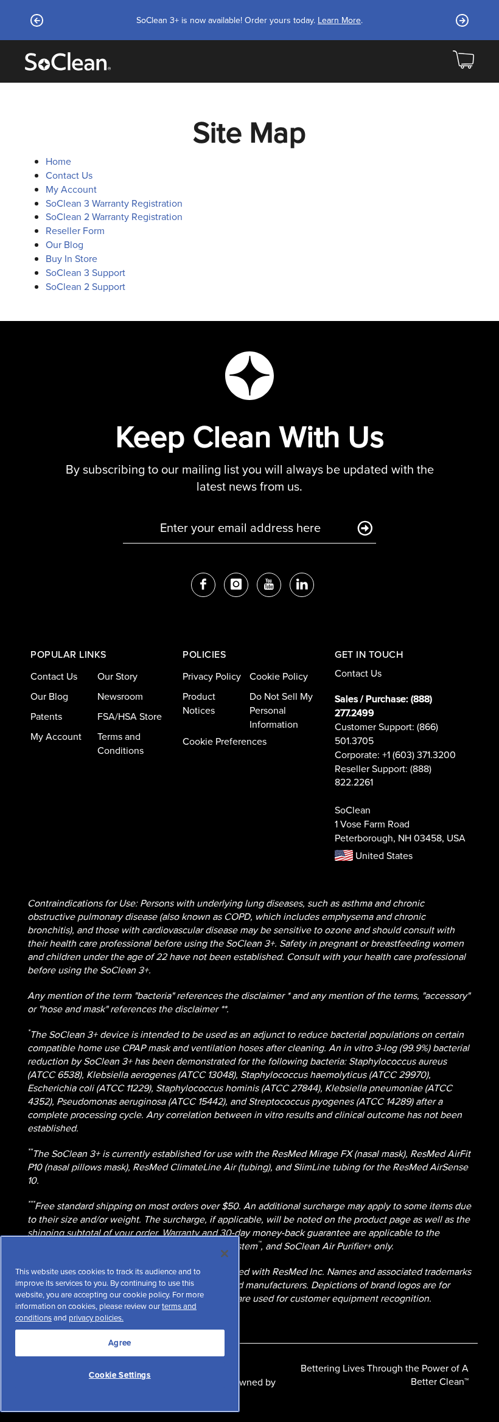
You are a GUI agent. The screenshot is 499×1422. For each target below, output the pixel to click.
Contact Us (69, 175)
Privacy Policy (212, 676)
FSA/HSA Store (129, 716)
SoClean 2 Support (85, 287)
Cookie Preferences (225, 741)
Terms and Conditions (120, 744)
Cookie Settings (120, 1375)
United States (383, 856)
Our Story (117, 676)
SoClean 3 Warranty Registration (114, 203)
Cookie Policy (279, 676)
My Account (71, 189)
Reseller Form (75, 231)
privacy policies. (96, 1318)
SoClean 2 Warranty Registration (114, 217)
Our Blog (64, 245)
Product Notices (199, 703)
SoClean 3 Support (85, 273)
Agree (119, 1342)
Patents (46, 716)
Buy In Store (71, 259)
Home (58, 161)
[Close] (224, 1253)
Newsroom (120, 696)
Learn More (339, 20)
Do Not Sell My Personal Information (281, 710)
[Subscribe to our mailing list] (365, 528)
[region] (120, 1323)
